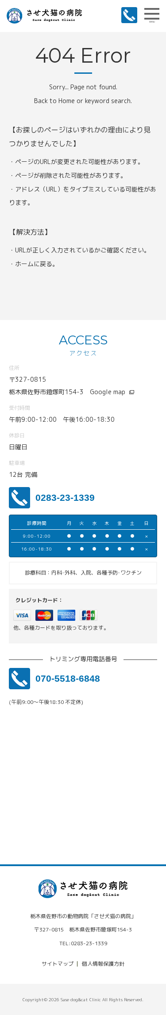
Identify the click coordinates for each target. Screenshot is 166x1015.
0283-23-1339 (65, 497)
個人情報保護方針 (103, 963)
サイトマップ (57, 963)
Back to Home (54, 100)
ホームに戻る (33, 264)
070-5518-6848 (67, 678)
